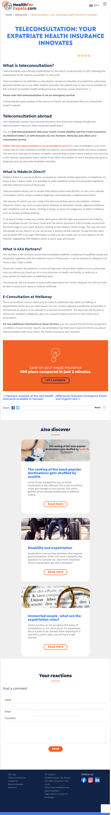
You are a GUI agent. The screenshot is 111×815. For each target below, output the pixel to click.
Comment (10, 718)
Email (8, 712)
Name (8, 700)
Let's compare (55, 380)
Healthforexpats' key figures (57, 778)
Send (55, 749)
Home (8, 15)
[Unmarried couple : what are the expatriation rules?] (55, 597)
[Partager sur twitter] (17, 407)
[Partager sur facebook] (13, 407)
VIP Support (50, 775)
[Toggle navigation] (105, 4)
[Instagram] (91, 780)
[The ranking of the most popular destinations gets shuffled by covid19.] (55, 450)
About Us (12, 788)
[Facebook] (84, 780)
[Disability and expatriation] (55, 529)
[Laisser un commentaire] (104, 407)
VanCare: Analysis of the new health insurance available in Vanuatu (28, 398)
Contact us (13, 781)
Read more (55, 504)
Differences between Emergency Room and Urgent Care (81, 398)
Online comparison (17, 778)
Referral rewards (15, 784)
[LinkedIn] (97, 780)
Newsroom (21, 15)
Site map (12, 775)
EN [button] (95, 5)
